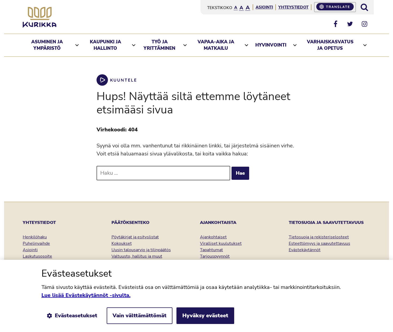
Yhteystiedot (293, 7)
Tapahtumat (211, 250)
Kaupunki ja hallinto (105, 45)
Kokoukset (121, 243)
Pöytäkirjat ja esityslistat (135, 237)
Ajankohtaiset (213, 237)
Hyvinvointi (270, 45)
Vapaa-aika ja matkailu (216, 45)
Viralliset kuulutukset (221, 243)
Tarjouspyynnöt (215, 256)
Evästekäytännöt (305, 250)
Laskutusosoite (37, 256)
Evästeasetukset (76, 315)
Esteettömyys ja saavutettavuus (319, 243)
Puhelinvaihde (36, 243)
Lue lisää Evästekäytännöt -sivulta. (85, 295)
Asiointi (264, 7)
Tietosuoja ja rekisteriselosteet (319, 237)
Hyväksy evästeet (205, 315)
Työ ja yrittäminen (159, 45)
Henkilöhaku (35, 237)
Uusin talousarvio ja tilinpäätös (141, 250)
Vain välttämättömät (140, 315)
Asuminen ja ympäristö (47, 45)
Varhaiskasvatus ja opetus (330, 45)
